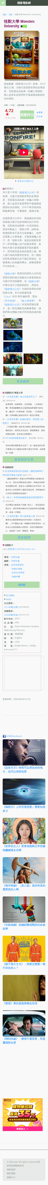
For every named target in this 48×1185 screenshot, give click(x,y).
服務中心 (11, 1177)
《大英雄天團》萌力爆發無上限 (20, 516)
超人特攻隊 (28, 300)
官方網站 (10, 595)
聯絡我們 (11, 1169)
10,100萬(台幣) (11, 607)
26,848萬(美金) (11, 614)
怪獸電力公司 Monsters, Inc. (21, 549)
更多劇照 (23, 381)
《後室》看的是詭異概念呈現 (20, 1003)
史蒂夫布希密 (18, 572)
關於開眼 (11, 1173)
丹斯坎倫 (15, 556)
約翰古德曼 (17, 568)
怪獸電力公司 (27, 192)
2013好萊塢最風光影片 (16, 438)
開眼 (4, 14)
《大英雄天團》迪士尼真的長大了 (21, 396)
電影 (11, 14)
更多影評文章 (24, 459)
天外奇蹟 (10, 300)
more (22, 585)
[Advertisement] (24, 1073)
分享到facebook (14, 736)
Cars (7, 296)
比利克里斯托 (17, 564)
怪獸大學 (10, 273)
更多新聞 (24, 537)
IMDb (8, 599)
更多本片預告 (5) (25, 181)
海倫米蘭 (16, 576)
